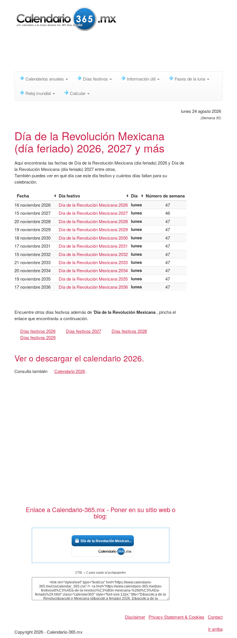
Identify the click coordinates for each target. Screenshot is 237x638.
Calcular (78, 93)
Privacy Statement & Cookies (176, 617)
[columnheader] (35, 196)
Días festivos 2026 (37, 331)
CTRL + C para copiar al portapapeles (100, 572)
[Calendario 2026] (66, 18)
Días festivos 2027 (83, 331)
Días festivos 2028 (129, 331)
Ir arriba (215, 629)
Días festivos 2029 (37, 337)
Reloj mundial (38, 93)
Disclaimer (135, 617)
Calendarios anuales (45, 79)
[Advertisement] (119, 53)
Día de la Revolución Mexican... (106, 541)
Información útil (142, 79)
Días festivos (96, 79)
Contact (215, 617)
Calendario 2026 (69, 371)
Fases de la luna (190, 79)
